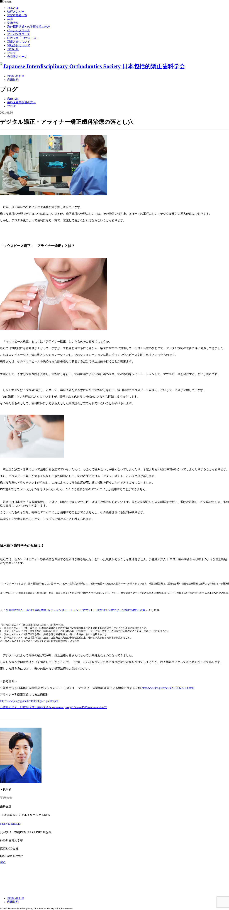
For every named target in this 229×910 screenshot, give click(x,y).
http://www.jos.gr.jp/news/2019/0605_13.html (168, 687)
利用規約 (13, 79)
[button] (53, 165)
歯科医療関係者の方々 (21, 102)
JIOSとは (13, 7)
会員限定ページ (17, 56)
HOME (14, 98)
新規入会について (18, 41)
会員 (10, 19)
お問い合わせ (15, 76)
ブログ (11, 52)
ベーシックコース (18, 30)
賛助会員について (18, 45)
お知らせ (13, 49)
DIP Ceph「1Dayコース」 (23, 37)
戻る (3, 862)
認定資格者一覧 (17, 15)
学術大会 (13, 22)
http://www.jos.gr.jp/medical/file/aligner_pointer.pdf (29, 701)
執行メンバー (15, 11)
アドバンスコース (18, 34)
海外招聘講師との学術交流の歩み (28, 26)
